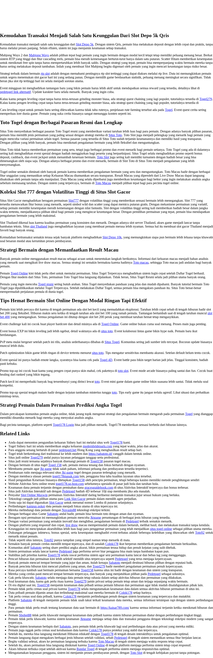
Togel (168, 110)
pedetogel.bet (67, 450)
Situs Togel (112, 342)
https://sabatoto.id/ (100, 453)
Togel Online (19, 273)
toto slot (123, 370)
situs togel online (161, 529)
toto (97, 381)
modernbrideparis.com (97, 446)
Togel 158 (55, 465)
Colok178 (111, 544)
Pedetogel (68, 491)
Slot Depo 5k (84, 44)
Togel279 (205, 99)
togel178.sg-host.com (70, 484)
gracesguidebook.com (98, 487)
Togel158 (96, 461)
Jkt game (46, 469)
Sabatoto (52, 514)
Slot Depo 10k (112, 237)
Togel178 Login (63, 425)
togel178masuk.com (65, 476)
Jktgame (95, 517)
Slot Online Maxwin (34, 495)
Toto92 (199, 532)
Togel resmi (45, 284)
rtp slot (45, 73)
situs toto (107, 331)
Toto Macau (103, 183)
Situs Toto (115, 135)
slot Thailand (38, 226)
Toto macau (141, 262)
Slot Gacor (56, 502)
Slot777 (73, 200)
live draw (72, 525)
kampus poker (36, 506)
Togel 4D (106, 360)
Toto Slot (103, 157)
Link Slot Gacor (74, 499)
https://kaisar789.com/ (114, 607)
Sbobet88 (25, 615)
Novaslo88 (69, 510)
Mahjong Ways (39, 55)
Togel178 (116, 442)
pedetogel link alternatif (15, 92)
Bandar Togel (85, 649)
